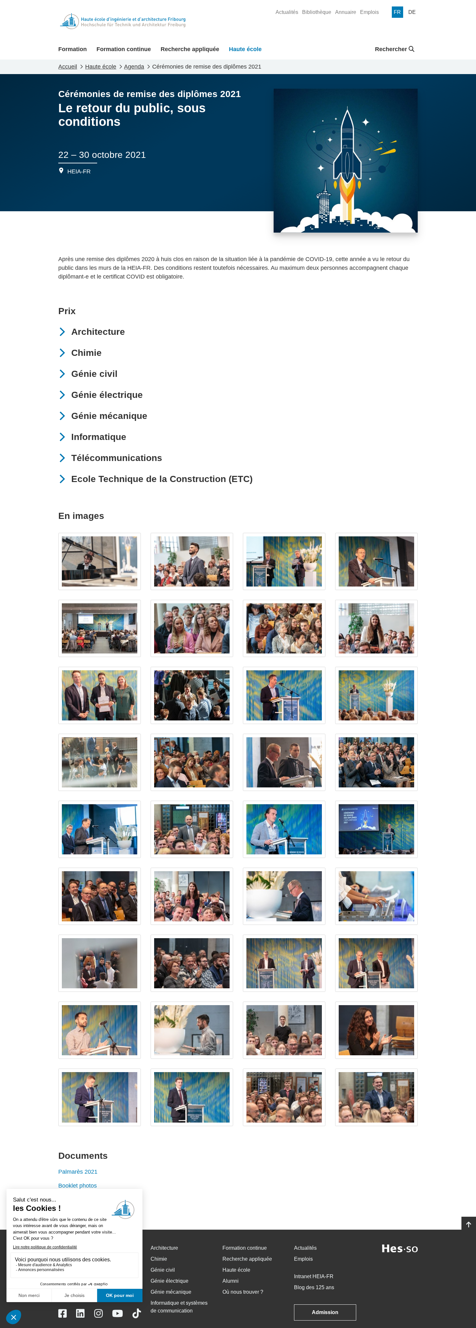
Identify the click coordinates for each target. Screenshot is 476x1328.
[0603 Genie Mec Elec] (99, 829)
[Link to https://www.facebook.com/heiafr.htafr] (62, 1313)
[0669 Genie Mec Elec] (99, 896)
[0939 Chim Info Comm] (376, 963)
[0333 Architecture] (284, 695)
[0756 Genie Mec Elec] (376, 896)
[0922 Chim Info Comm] (192, 963)
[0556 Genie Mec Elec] (284, 762)
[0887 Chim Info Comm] (99, 963)
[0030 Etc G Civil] (99, 561)
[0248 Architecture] (284, 628)
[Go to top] (468, 1225)
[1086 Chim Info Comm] (376, 1097)
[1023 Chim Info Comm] (192, 1097)
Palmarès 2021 (77, 1172)
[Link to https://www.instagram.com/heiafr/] (98, 1313)
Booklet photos (77, 1185)
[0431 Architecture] (376, 695)
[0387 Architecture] (376, 628)
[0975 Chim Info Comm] (284, 1030)
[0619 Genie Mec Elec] (284, 829)
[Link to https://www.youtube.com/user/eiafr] (117, 1313)
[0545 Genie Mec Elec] (192, 762)
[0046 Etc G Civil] (192, 628)
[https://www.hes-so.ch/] (400, 1248)
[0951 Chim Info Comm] (192, 1030)
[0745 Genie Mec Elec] (284, 896)
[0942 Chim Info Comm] (99, 1030)
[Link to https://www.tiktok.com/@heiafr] (136, 1313)
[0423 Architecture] (99, 695)
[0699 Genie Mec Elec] (192, 896)
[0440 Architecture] (192, 695)
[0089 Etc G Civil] (284, 561)
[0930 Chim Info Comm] (284, 963)
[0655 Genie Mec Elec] (192, 829)
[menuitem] (287, 12)
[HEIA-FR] (122, 21)
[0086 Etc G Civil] (99, 628)
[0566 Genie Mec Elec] (376, 762)
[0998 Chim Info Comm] (376, 1030)
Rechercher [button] (392, 49)
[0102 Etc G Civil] (192, 561)
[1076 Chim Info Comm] (284, 1097)
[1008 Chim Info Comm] (99, 1097)
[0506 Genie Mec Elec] (99, 762)
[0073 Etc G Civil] (376, 561)
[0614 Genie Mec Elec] (376, 829)
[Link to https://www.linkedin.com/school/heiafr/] (80, 1313)
